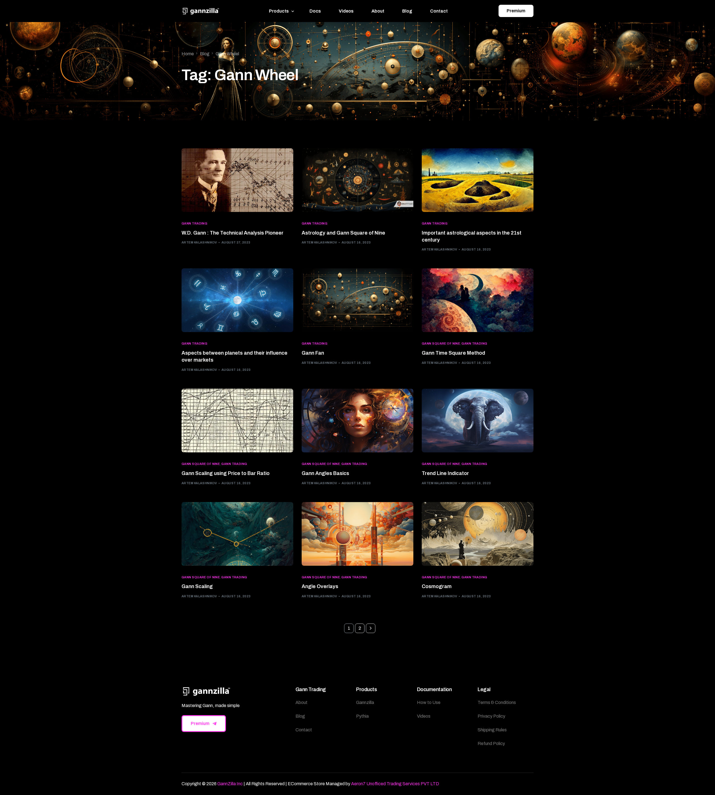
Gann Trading (194, 223)
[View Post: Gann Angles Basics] (357, 420)
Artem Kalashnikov (199, 242)
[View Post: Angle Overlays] (357, 534)
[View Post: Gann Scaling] (237, 534)
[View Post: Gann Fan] (357, 300)
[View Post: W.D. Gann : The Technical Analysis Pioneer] (237, 180)
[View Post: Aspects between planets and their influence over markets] (237, 300)
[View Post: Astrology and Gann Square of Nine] (357, 180)
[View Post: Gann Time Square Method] (477, 300)
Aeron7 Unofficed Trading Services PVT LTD (395, 783)
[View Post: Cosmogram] (477, 534)
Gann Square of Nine (441, 343)
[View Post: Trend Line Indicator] (477, 420)
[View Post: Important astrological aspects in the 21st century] (477, 180)
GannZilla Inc (230, 783)
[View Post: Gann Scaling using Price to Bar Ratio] (237, 420)
